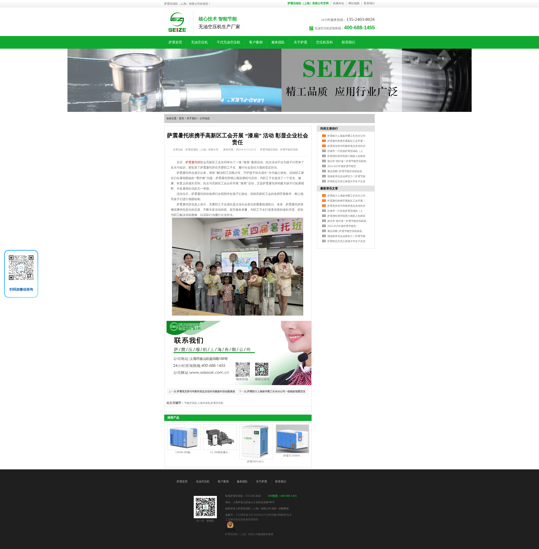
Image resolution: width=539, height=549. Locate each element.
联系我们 (369, 3)
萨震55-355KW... (292, 455)
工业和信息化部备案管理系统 (241, 519)
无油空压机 (199, 42)
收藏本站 (338, 3)
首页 (181, 118)
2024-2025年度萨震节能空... (342, 166)
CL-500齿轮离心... (220, 452)
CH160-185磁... (184, 452)
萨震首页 (175, 42)
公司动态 (205, 118)
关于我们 (192, 118)
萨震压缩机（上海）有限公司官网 (308, 3)
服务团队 (278, 42)
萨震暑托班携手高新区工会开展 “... (346, 140)
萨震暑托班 (192, 162)
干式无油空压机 (228, 42)
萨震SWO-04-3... (256, 461)
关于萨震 (300, 42)
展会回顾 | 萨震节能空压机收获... (345, 171)
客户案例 (256, 42)
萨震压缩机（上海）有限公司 (241, 534)
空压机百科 (324, 42)
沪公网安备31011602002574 (251, 514)
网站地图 (353, 3)
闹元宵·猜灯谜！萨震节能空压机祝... (347, 161)
